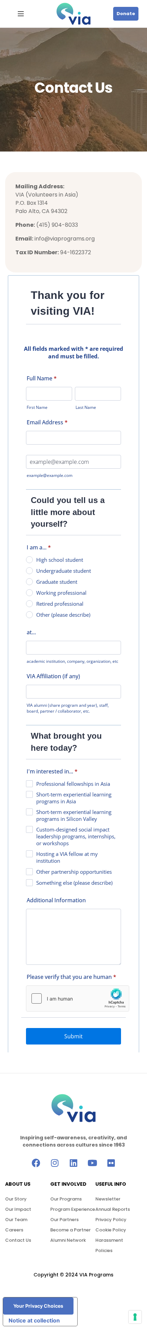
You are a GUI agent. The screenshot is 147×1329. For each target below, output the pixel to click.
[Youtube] (92, 1163)
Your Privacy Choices (38, 1306)
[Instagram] (55, 1163)
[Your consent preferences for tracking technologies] (135, 1317)
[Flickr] (111, 1163)
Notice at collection (34, 1320)
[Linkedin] (73, 1163)
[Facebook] (36, 1163)
